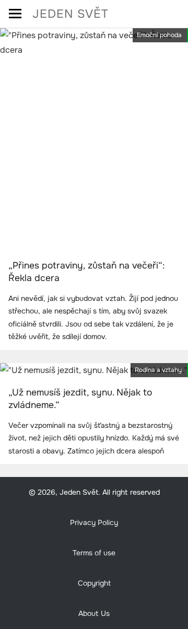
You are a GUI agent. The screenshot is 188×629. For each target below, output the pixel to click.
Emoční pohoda (159, 35)
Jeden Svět (70, 13)
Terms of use (94, 552)
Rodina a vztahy (158, 370)
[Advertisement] (94, 157)
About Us (94, 613)
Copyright (94, 583)
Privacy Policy (94, 522)
